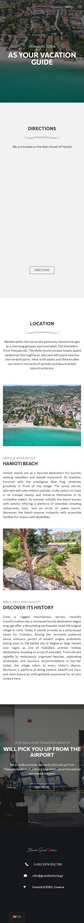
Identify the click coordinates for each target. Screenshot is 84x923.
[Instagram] (42, 902)
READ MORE (42, 787)
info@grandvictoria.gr (48, 875)
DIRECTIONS (42, 270)
